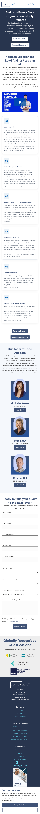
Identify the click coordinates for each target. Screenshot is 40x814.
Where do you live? (9, 580)
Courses (20, 710)
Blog (20, 753)
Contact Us (20, 756)
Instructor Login (20, 759)
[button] (20, 102)
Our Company (20, 750)
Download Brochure (19, 45)
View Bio (19, 410)
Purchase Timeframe (10, 569)
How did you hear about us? (13, 591)
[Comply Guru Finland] (5, 4)
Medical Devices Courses (20, 740)
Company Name (8, 534)
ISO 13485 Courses (20, 730)
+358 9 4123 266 (22, 699)
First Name (6, 512)
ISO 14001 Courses (20, 733)
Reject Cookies (20, 810)
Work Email (6, 545)
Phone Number (8, 556)
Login (21, 713)
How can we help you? (11, 600)
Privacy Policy (16, 621)
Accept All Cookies (20, 805)
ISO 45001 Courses (20, 736)
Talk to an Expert (19, 39)
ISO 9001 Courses (20, 727)
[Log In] (33, 4)
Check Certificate (20, 717)
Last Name (6, 523)
